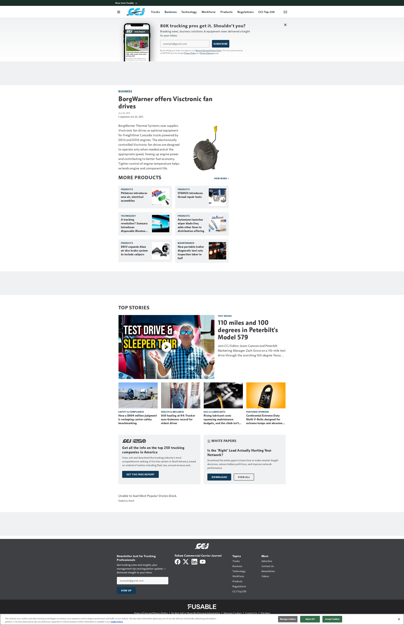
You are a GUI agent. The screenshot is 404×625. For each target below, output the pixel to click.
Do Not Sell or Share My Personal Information (195, 613)
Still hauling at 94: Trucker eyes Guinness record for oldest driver (178, 419)
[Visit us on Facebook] (177, 561)
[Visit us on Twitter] (186, 561)
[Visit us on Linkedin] (194, 561)
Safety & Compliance (131, 411)
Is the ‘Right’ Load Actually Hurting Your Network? (239, 452)
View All (244, 477)
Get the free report (140, 474)
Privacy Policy (190, 53)
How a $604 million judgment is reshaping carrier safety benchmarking (137, 419)
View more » (221, 178)
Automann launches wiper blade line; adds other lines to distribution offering (191, 225)
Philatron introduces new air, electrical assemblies (134, 196)
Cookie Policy (116, 621)
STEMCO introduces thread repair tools (190, 195)
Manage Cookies (233, 613)
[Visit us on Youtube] (202, 561)
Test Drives (225, 316)
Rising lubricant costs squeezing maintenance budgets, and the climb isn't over (221, 419)
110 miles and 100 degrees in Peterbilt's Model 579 (248, 330)
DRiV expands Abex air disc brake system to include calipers (134, 250)
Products (127, 189)
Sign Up (126, 590)
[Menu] (119, 12)
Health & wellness (172, 411)
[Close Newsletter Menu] (285, 25)
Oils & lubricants (214, 411)
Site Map (265, 613)
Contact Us (251, 613)
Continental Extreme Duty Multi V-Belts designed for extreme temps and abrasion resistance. (264, 419)
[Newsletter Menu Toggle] (285, 12)
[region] (202, 619)
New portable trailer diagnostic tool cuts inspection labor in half (191, 252)
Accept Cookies (332, 619)
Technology (128, 215)
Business (125, 91)
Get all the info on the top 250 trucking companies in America (153, 450)
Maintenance (186, 243)
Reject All (310, 619)
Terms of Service (207, 53)
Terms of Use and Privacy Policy (208, 50)
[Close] (398, 619)
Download (219, 477)
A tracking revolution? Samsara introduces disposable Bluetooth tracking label (134, 225)
